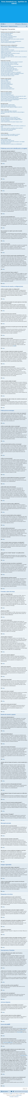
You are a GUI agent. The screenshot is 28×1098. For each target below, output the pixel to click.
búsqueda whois (24, 1055)
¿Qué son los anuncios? (5, 85)
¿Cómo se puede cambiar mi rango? (7, 55)
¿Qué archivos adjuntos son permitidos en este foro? (10, 134)
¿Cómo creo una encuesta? (6, 65)
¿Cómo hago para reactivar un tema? (7, 75)
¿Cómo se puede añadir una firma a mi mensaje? (10, 64)
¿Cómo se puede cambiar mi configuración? (9, 46)
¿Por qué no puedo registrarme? (7, 35)
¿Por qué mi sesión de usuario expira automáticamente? (11, 41)
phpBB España (19, 1095)
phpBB (14, 345)
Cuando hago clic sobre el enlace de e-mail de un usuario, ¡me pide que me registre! (14, 57)
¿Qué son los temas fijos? (5, 86)
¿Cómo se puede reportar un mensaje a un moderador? (11, 72)
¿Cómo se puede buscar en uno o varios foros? (9, 117)
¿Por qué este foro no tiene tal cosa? (7, 140)
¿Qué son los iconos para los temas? (7, 88)
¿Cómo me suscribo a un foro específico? (8, 129)
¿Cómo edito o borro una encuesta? (7, 67)
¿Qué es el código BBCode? (6, 79)
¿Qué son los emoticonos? (6, 81)
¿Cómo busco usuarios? (5, 120)
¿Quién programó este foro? (6, 139)
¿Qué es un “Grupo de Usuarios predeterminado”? (10, 99)
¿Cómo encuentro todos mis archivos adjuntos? (9, 135)
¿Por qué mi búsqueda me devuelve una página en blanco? (11, 119)
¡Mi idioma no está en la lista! (6, 52)
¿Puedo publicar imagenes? (6, 83)
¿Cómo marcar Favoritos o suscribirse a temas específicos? (12, 128)
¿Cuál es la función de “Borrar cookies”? (8, 42)
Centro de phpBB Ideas (8, 1042)
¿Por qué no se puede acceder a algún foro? (9, 68)
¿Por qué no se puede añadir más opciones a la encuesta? (11, 66)
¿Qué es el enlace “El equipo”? (6, 100)
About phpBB (19, 1032)
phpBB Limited (23, 1029)
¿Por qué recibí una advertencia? (7, 71)
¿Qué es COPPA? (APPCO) (6, 34)
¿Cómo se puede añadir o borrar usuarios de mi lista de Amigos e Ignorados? (12, 113)
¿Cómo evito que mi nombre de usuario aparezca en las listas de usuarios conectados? (12, 48)
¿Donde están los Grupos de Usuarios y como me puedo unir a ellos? (13, 96)
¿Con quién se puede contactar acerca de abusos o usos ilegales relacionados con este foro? (13, 142)
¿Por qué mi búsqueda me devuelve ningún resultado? (10, 118)
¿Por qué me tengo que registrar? (7, 33)
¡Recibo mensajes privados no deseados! (8, 105)
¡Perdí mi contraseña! (5, 40)
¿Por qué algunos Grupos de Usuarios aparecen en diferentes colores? (14, 98)
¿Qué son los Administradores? (6, 92)
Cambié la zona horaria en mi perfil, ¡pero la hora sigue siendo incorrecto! (14, 51)
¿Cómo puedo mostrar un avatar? (7, 54)
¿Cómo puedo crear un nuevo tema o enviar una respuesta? (12, 61)
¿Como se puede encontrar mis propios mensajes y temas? (11, 121)
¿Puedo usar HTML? (4, 80)
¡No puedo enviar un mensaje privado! (8, 104)
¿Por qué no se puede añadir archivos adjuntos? (9, 69)
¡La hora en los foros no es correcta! (7, 49)
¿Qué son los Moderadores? (6, 93)
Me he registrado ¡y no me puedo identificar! (9, 36)
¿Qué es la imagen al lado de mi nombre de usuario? (10, 53)
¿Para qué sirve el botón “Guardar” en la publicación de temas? (12, 73)
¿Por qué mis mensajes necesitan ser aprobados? (10, 74)
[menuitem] (3, 24)
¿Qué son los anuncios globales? (7, 84)
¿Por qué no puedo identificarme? (7, 37)
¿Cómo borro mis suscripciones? (7, 130)
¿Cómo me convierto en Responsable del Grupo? (10, 97)
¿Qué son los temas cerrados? (6, 87)
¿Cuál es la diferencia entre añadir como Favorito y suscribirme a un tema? (13, 126)
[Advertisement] (14, 13)
